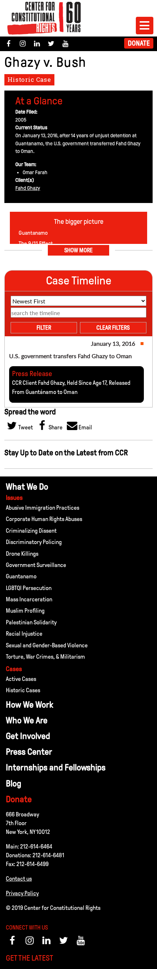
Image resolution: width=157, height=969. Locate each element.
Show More (78, 250)
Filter (44, 328)
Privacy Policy (22, 893)
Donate (139, 43)
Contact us (19, 879)
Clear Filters (113, 328)
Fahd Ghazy (27, 188)
